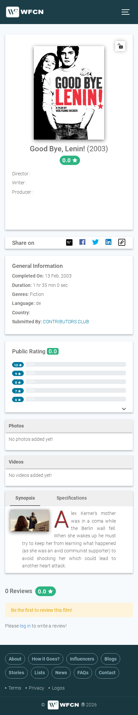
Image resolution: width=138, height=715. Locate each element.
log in (25, 626)
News (61, 672)
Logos (58, 688)
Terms (14, 688)
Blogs (111, 659)
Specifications (72, 498)
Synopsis (25, 498)
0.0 (43, 591)
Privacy (36, 688)
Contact (107, 672)
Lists (39, 672)
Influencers (82, 659)
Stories (16, 672)
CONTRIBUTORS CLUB (66, 321)
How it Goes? (46, 659)
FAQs (82, 672)
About (15, 659)
